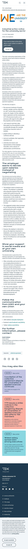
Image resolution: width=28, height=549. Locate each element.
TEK (3, 8)
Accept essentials (9, 540)
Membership (7, 514)
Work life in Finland (8, 508)
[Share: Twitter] (13, 359)
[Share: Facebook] (5, 359)
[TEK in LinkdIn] (6, 489)
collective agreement (15, 353)
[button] (19, 2)
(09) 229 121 (5, 483)
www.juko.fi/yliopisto (17, 319)
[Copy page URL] (17, 359)
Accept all (9, 545)
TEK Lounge (7, 502)
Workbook (6, 498)
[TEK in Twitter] (9, 489)
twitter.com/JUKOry (13, 325)
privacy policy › (15, 533)
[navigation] (24, 2)
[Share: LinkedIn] (9, 359)
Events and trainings (9, 505)
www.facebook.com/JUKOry (17, 322)
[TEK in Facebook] (3, 489)
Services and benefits (9, 495)
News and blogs (8, 511)
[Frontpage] (5, 3)
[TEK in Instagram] (13, 489)
